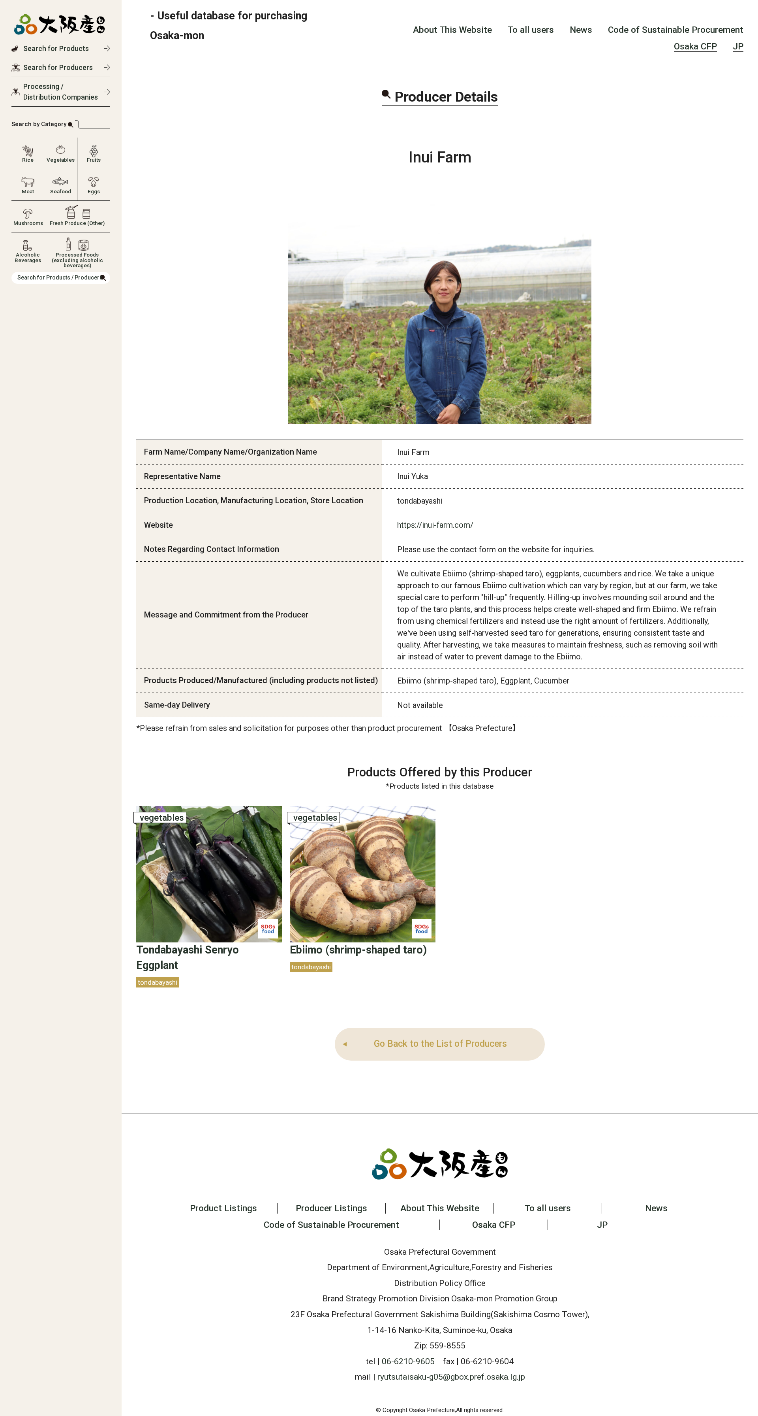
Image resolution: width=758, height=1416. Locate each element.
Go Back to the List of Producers (440, 1043)
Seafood (60, 191)
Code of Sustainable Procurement (675, 30)
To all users (531, 30)
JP (738, 46)
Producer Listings (331, 1208)
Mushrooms (27, 223)
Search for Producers (58, 67)
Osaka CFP (695, 46)
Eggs (94, 191)
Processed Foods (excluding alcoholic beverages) (77, 256)
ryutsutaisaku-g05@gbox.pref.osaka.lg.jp (451, 1377)
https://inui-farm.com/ (435, 525)
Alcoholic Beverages (28, 256)
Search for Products (56, 48)
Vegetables (61, 160)
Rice (28, 160)
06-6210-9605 (408, 1361)
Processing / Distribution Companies (60, 91)
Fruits (94, 160)
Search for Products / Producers (60, 277)
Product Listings (223, 1208)
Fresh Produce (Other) (77, 223)
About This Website (452, 30)
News (581, 30)
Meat (28, 191)
